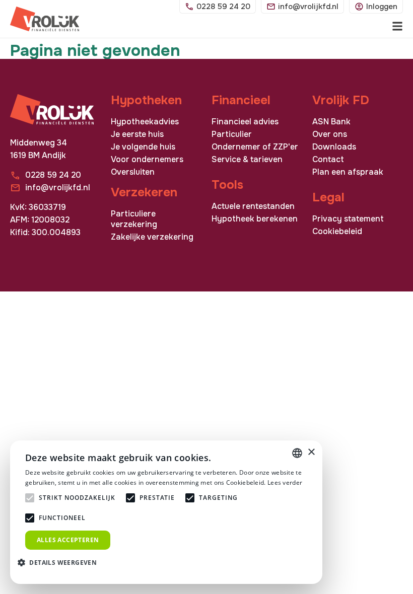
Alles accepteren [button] (68, 540)
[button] (61, 562)
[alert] (166, 512)
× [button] (311, 452)
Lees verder (284, 482)
